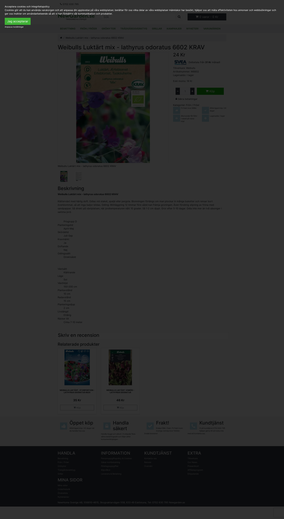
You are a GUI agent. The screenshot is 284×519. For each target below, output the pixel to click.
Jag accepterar (17, 21)
